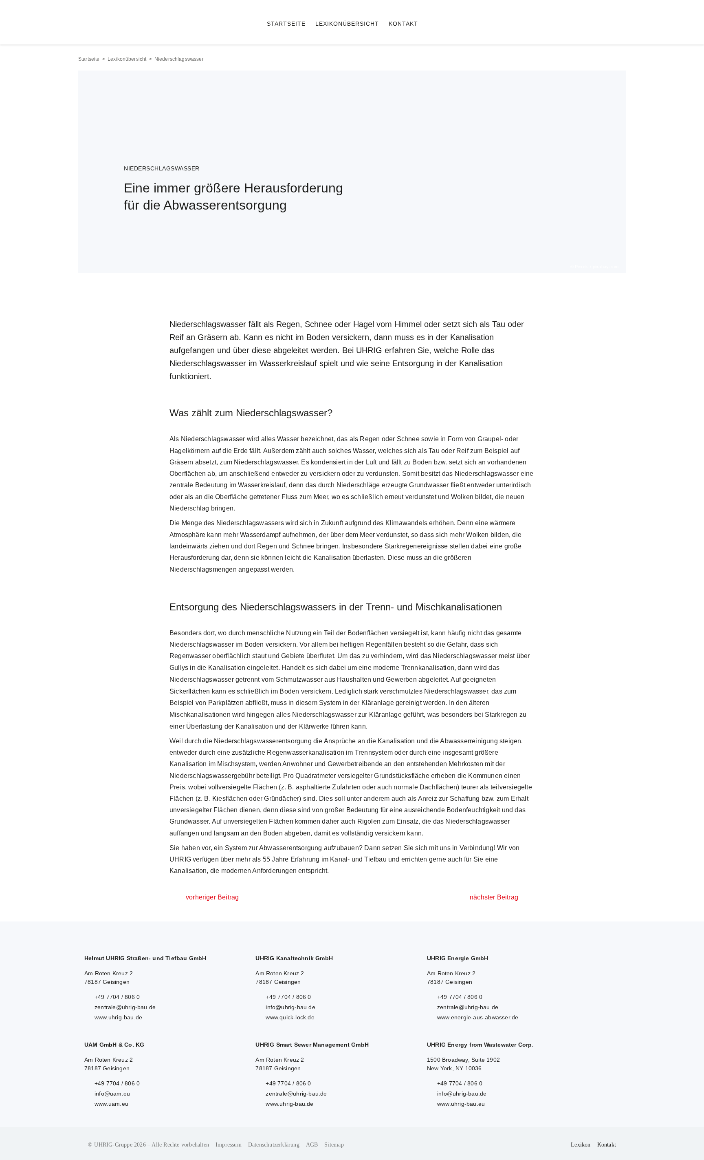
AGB (312, 1145)
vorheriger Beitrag (212, 897)
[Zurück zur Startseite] (169, 22)
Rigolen (369, 821)
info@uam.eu (112, 1093)
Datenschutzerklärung (273, 1145)
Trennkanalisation (427, 667)
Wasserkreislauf (261, 485)
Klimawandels (406, 522)
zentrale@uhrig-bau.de (125, 1007)
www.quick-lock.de (290, 1017)
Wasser (288, 438)
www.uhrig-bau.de (118, 1017)
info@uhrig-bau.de (290, 1007)
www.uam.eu (111, 1103)
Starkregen (501, 714)
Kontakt (606, 1145)
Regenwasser (190, 655)
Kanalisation (332, 557)
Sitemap (333, 1145)
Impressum (229, 1145)
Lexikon (580, 1145)
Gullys (178, 667)
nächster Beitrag (494, 897)
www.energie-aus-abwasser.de (477, 1017)
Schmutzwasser (299, 679)
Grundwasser (429, 485)
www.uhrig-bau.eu (461, 1103)
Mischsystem (236, 763)
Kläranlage (377, 702)
